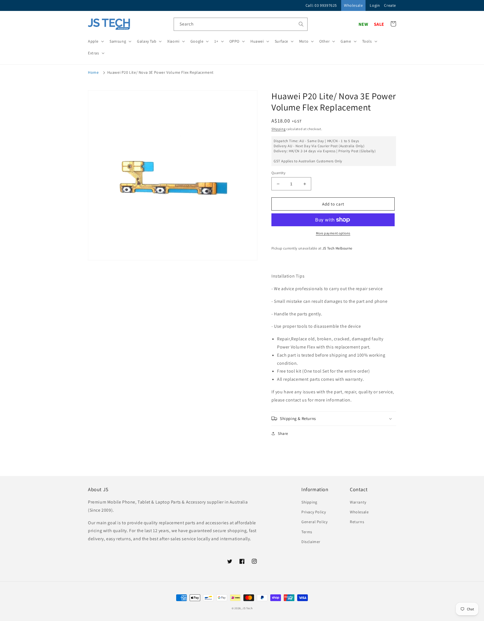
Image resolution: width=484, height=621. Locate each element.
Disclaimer (310, 541)
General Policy (314, 521)
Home (93, 72)
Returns (357, 521)
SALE (379, 24)
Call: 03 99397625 (321, 5)
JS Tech (247, 608)
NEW (363, 24)
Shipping (278, 129)
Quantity (278, 172)
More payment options (333, 233)
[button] (95, 41)
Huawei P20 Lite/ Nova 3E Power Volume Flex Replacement (160, 72)
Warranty (358, 502)
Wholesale (353, 5)
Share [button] (283, 433)
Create (390, 5)
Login (375, 5)
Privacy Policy (313, 511)
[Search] (301, 24)
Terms (306, 531)
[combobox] (240, 24)
